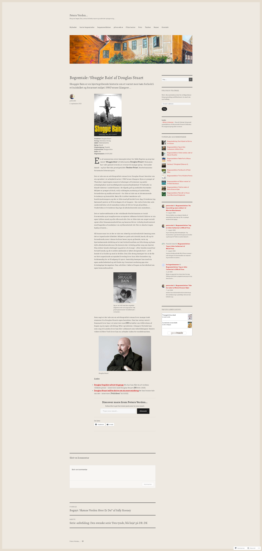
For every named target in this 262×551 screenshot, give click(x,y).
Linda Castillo (167, 317)
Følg (164, 109)
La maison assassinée (169, 323)
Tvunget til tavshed (169, 315)
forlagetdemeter (172, 264)
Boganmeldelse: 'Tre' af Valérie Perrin (179, 176)
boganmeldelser (104, 27)
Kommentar (148, 484)
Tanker (148, 27)
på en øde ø (118, 27)
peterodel (73, 101)
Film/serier (130, 27)
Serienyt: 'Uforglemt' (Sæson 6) (177, 164)
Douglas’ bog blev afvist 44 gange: (109, 385)
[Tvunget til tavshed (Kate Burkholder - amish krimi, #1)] (190, 317)
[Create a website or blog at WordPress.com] (83, 541)
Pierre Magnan (167, 324)
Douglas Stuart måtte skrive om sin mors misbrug (116, 391)
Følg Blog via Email (170, 90)
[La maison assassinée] (190, 325)
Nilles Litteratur (168, 122)
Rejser (156, 27)
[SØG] (190, 79)
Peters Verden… (79, 15)
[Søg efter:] (175, 79)
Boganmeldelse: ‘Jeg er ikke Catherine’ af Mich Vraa (178, 246)
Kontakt (165, 27)
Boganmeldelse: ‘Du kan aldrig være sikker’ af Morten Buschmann (178, 208)
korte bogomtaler (87, 27)
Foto (140, 27)
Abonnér (143, 411)
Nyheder (73, 27)
